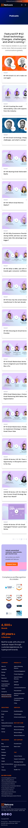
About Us (3, 666)
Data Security (4, 825)
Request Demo (11, 564)
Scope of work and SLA (19, 759)
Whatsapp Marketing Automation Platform (11, 795)
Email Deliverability (18, 711)
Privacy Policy (4, 821)
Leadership (4, 669)
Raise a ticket (17, 746)
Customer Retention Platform (8, 783)
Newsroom (4, 678)
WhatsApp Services (18, 762)
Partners (3, 672)
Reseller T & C (17, 769)
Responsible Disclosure (14, 821)
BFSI (2, 717)
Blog (2, 743)
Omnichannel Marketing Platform (9, 781)
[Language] (22, 4)
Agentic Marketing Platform (18, 667)
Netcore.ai (19, 1)
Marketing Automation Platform (19, 694)
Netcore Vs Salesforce (19, 735)
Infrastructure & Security (20, 717)
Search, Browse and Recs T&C (20, 765)
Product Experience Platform (8, 787)
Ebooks (3, 749)
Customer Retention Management (19, 699)
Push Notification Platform (7, 789)
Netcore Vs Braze (18, 732)
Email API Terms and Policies (7, 823)
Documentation (18, 743)
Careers (3, 688)
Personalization (17, 690)
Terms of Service (18, 756)
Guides (3, 761)
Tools (2, 767)
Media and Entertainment (7, 723)
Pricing (3, 675)
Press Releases (4, 681)
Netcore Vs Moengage (19, 726)
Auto (2, 720)
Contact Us (4, 691)
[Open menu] (25, 4)
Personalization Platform (7, 793)
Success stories (5, 746)
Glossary (3, 770)
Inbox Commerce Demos (7, 764)
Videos (3, 758)
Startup (3, 731)
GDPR (16, 823)
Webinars (3, 755)
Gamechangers (17, 714)
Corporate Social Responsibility (5, 684)
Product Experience (18, 674)
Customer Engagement (19, 671)
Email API (16, 681)
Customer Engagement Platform (8, 777)
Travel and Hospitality (6, 725)
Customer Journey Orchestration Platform (11, 785)
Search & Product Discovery (18, 678)
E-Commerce (4, 711)
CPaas (15, 703)
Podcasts (3, 752)
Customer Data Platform (20, 687)
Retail (2, 714)
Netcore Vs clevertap (19, 729)
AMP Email (16, 684)
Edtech (3, 728)
